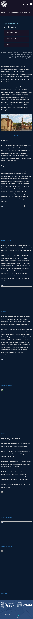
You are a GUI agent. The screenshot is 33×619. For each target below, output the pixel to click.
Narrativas (20, 610)
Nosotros (28, 610)
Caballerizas (4, 311)
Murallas (3, 433)
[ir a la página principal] (4, 4)
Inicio (3, 12)
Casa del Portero (6, 240)
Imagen (16, 135)
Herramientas (10, 610)
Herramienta (11, 12)
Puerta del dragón (6, 385)
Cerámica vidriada (6, 546)
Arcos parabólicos (6, 517)
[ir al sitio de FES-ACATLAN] (8, 605)
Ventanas (4, 593)
